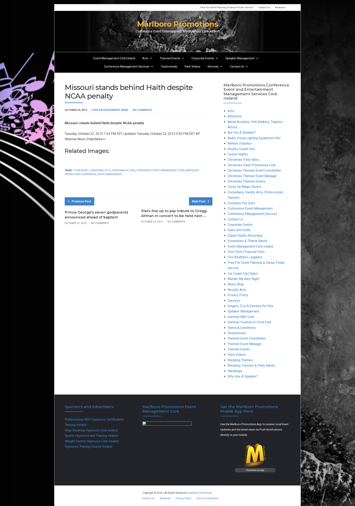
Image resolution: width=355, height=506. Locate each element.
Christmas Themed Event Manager (252, 176)
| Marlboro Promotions (199, 492)
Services (213, 66)
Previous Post (81, 201)
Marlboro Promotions (177, 24)
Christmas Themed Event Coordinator (254, 170)
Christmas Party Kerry (243, 160)
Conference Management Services (126, 66)
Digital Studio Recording (245, 236)
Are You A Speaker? (242, 132)
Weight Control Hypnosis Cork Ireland (92, 441)
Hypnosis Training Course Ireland (88, 447)
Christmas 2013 (100, 170)
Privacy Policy (238, 295)
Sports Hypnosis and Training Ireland (91, 436)
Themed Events (170, 58)
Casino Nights (238, 154)
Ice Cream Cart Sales (243, 273)
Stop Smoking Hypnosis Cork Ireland (91, 430)
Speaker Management (240, 58)
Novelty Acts (237, 290)
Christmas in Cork (123, 170)
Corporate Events (202, 58)
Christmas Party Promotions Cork (252, 165)
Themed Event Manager (245, 344)
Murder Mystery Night (243, 279)
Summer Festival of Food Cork (249, 322)
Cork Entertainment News (110, 110)
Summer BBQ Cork (241, 317)
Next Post (198, 201)
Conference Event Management (250, 208)
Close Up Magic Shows (244, 187)
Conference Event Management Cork (160, 170)
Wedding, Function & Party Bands (251, 365)
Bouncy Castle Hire (241, 149)
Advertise (280, 7)
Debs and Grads (239, 230)
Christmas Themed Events (246, 181)
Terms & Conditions (242, 328)
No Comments (142, 110)
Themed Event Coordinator (247, 338)
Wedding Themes (240, 360)
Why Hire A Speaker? (243, 376)
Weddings (235, 371)
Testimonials (169, 66)
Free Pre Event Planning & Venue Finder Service (226, 7)
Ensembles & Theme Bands (247, 241)
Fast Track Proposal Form (246, 252)
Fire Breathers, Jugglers (245, 257)
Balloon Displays (240, 143)
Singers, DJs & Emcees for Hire (250, 306)
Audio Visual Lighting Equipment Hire (254, 138)
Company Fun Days (241, 203)
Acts (145, 58)
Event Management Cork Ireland (114, 58)
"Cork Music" (81, 170)
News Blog (235, 284)
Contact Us (264, 7)
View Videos (192, 66)
